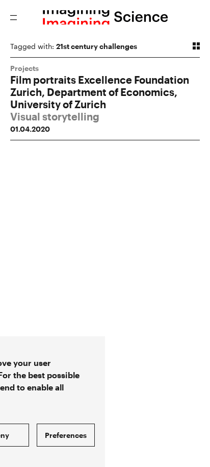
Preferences (66, 435)
